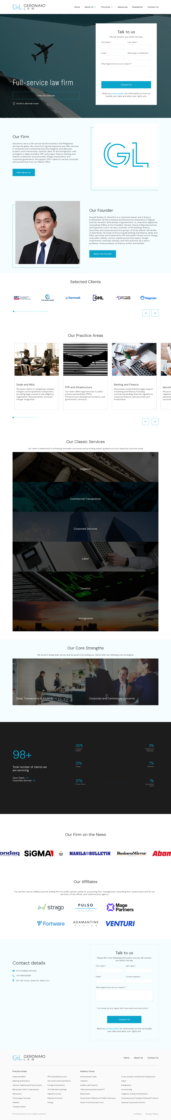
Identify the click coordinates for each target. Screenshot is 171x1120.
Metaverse (17, 1094)
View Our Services (46, 95)
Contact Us (153, 7)
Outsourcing (126, 1089)
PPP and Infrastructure (57, 1077)
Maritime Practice (55, 1098)
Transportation (19, 1107)
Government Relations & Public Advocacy (98, 1098)
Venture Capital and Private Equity (27, 1085)
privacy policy (118, 93)
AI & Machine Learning (57, 1089)
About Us (138, 1058)
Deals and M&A (19, 1077)
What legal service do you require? (116, 64)
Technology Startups (22, 1098)
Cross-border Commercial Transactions (138, 1077)
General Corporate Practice (133, 1102)
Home (77, 7)
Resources (123, 7)
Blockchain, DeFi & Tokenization (26, 1089)
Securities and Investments (59, 1081)
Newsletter (137, 7)
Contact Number (133, 976)
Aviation (16, 1102)
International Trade (88, 1077)
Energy (51, 1102)
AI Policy (138, 1114)
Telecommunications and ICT (92, 1089)
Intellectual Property (89, 1085)
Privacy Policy (151, 1114)
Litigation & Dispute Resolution (134, 1094)
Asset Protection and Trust (92, 1102)
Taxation (84, 1081)
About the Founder (103, 254)
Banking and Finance (21, 1081)
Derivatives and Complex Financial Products (139, 1098)
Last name (133, 42)
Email (104, 53)
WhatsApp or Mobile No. (138, 53)
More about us (24, 172)
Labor (123, 1081)
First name (106, 42)
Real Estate (85, 1094)
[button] (90, 7)
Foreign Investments (56, 1085)
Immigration (126, 1085)
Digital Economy (54, 1094)
